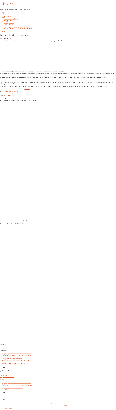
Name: (52, 402)
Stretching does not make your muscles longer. (36, 94)
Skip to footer (5, 4)
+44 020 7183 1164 (4, 375)
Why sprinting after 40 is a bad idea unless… (12, 358)
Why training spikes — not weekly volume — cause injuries (16, 353)
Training (16, 91)
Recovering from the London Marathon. (81, 94)
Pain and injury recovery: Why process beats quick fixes (15, 363)
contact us (27, 89)
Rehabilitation (9, 91)
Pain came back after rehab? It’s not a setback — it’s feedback (17, 355)
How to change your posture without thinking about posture (16, 360)
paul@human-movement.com (7, 377)
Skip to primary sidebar (7, 3)
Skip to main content (7, 1)
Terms (10, 408)
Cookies (6, 408)
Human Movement (4, 7)
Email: (52, 403)
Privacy (2, 408)
